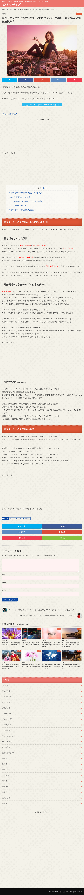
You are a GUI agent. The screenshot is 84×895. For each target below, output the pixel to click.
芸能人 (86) (6, 798)
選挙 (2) (4, 803)
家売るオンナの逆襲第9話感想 (21, 210)
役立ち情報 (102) (8, 753)
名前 (4, 574)
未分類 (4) (5, 775)
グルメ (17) (6, 708)
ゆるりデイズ (12, 4)
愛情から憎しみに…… (19, 205)
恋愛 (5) (4, 758)
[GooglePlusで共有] (42, 80)
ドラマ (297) (6, 725)
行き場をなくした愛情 (20, 197)
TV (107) (5, 685)
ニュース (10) (6, 730)
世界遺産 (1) (6, 747)
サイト (4, 591)
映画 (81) (5, 770)
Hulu (12, 519)
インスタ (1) (6, 702)
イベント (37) (6, 696)
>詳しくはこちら (8, 114)
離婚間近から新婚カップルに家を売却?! (26, 201)
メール (4, 582)
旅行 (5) (4, 764)
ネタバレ (27, 519)
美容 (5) (4, 792)
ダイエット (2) (7, 719)
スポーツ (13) (6, 713)
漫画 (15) (5, 786)
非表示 (43, 188)
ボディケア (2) (7, 742)
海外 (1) (4, 781)
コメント (5, 557)
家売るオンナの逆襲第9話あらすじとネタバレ (27, 193)
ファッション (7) (7, 736)
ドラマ (6, 519)
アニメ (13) (6, 691)
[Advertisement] (42, 136)
